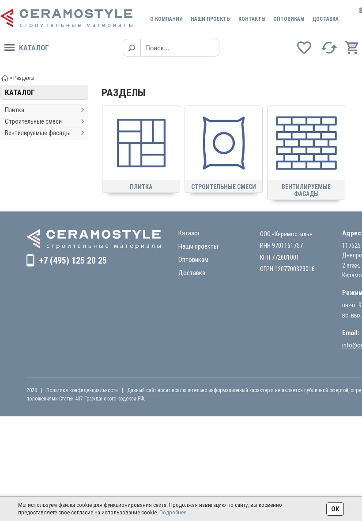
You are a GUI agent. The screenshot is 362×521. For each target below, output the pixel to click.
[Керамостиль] (66, 18)
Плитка (14, 110)
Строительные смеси (33, 121)
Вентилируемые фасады (38, 133)
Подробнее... (174, 512)
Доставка (325, 19)
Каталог (34, 47)
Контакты (251, 19)
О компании (166, 19)
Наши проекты (210, 19)
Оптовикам (288, 19)
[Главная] (4, 77)
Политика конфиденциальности (82, 390)
